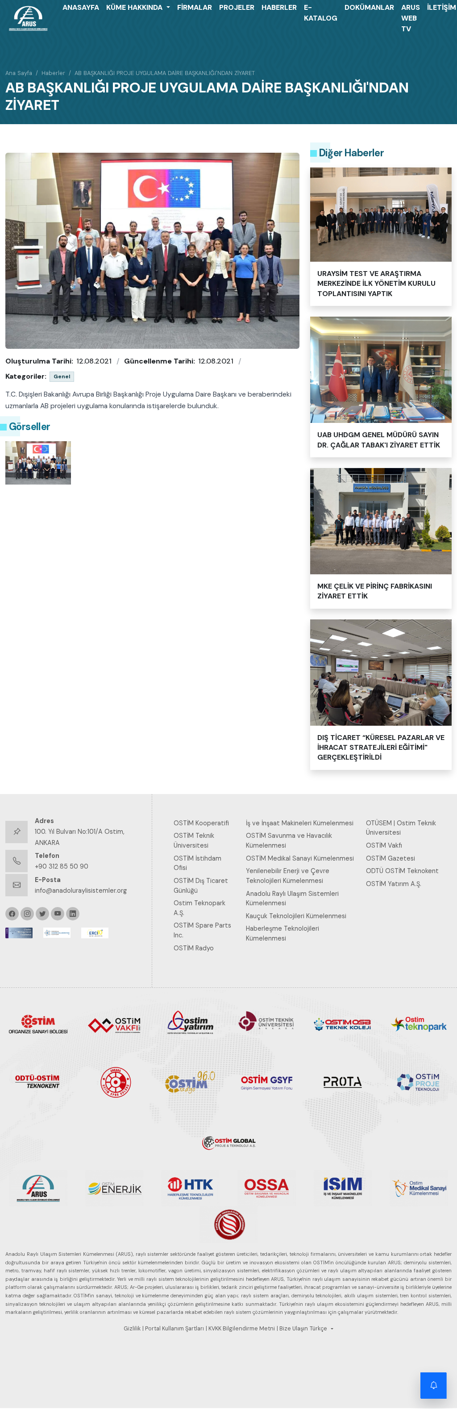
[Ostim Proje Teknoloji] (419, 1082)
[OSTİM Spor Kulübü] (114, 1082)
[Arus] (38, 1187)
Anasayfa (80, 7)
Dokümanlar (369, 7)
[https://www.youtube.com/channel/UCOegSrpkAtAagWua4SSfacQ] (57, 913)
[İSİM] (343, 1187)
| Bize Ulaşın (292, 1328)
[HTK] (190, 1187)
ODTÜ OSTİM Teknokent (402, 871)
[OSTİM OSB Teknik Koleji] (343, 1024)
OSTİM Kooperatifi (201, 823)
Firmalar (194, 7)
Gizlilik (132, 1328)
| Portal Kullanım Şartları (173, 1328)
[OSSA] (266, 1187)
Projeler (236, 7)
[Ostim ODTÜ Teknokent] (38, 1082)
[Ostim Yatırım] (190, 1024)
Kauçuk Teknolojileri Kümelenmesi (296, 916)
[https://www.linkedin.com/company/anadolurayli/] (72, 913)
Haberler (279, 7)
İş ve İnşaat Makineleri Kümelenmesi (299, 823)
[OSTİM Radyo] (190, 1082)
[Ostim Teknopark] (419, 1024)
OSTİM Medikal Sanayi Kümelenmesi (300, 858)
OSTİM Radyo (194, 948)
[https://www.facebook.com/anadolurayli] (12, 913)
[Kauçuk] (229, 1224)
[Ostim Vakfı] (114, 1024)
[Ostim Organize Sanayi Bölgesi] (38, 1024)
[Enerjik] (114, 1187)
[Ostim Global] (229, 1140)
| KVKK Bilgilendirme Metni (240, 1328)
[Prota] (343, 1082)
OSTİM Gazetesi (390, 858)
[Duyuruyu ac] (434, 1386)
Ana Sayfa (18, 73)
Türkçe (318, 1328)
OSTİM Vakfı (384, 845)
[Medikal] (419, 1187)
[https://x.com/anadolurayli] (42, 913)
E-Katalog (320, 13)
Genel (62, 376)
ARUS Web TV (410, 18)
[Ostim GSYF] (266, 1082)
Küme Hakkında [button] (135, 7)
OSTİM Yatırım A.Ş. (393, 884)
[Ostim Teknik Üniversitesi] (266, 1024)
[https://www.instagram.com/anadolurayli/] (27, 913)
